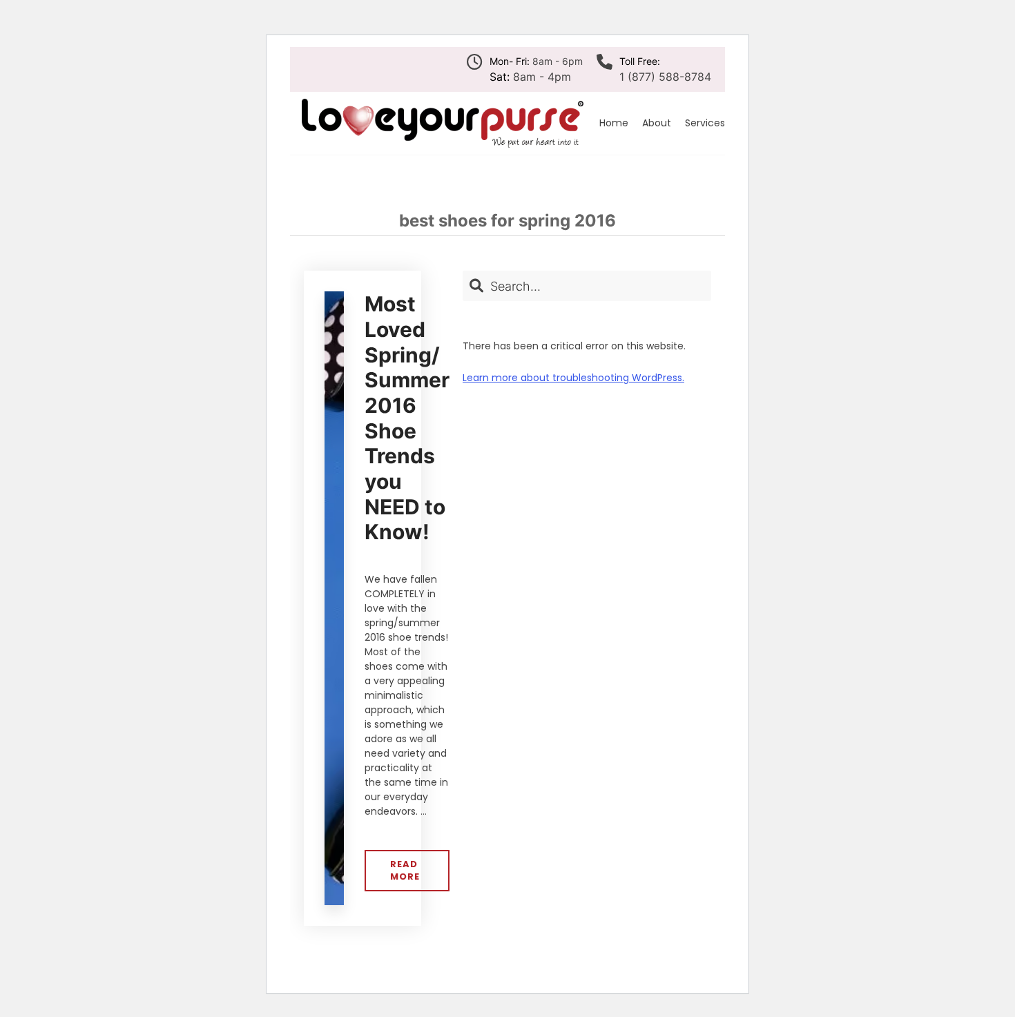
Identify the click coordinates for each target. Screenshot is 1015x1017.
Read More (411, 874)
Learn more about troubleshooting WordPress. (573, 378)
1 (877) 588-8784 (665, 77)
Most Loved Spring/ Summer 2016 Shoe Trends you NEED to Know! (407, 417)
